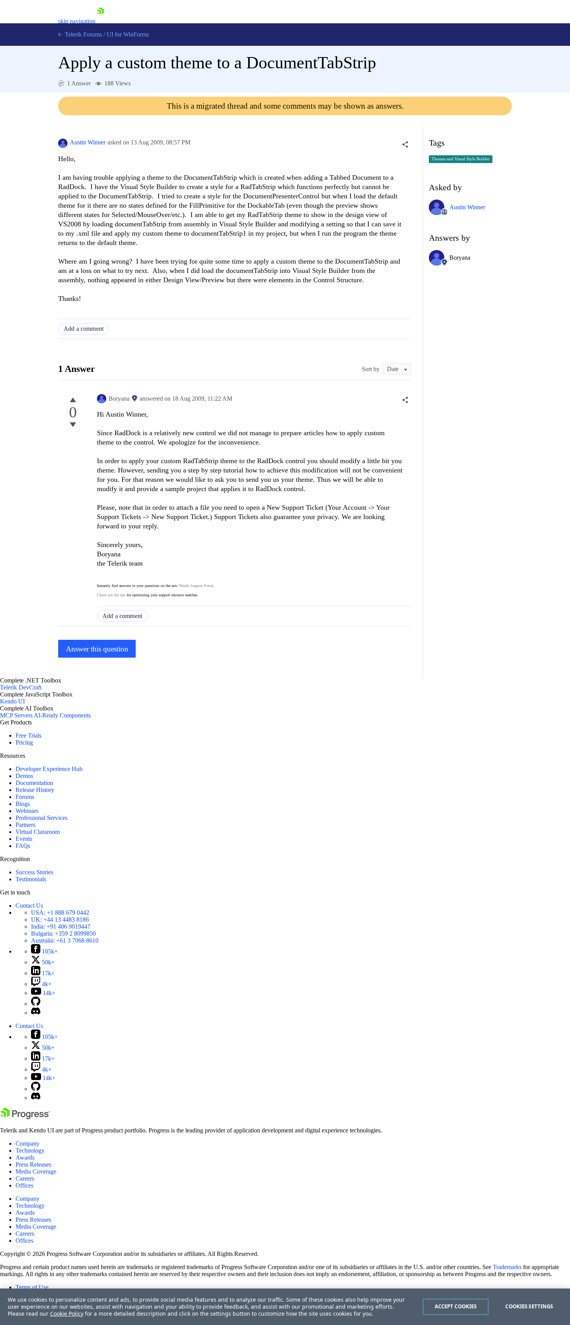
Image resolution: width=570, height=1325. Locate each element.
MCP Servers (16, 715)
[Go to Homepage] (100, 21)
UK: (60, 919)
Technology (30, 1150)
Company (28, 1143)
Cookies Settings (529, 1306)
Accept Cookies (456, 1306)
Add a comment (84, 328)
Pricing (24, 742)
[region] (285, 1307)
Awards (25, 1157)
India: (60, 926)
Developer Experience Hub (49, 769)
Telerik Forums (82, 34)
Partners (25, 824)
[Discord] (35, 1012)
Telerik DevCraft (20, 687)
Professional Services (41, 817)
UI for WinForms (128, 34)
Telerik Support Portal (196, 585)
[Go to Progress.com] (25, 1117)
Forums (25, 797)
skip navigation (76, 21)
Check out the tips (111, 595)
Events (24, 838)
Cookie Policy (66, 1313)
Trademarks (507, 1267)
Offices (24, 1185)
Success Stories (34, 872)
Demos (24, 776)
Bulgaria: (63, 933)
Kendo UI (12, 701)
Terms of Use (32, 1287)
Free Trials (28, 735)
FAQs (23, 845)
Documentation (34, 783)
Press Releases (33, 1164)
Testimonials (31, 879)
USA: (60, 912)
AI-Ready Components (62, 715)
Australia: (64, 940)
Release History (35, 790)
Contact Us (29, 905)
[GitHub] (35, 1003)
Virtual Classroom (38, 831)
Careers (25, 1178)
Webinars (27, 811)
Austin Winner (87, 142)
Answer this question (97, 649)
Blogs (23, 804)
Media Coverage (36, 1171)
